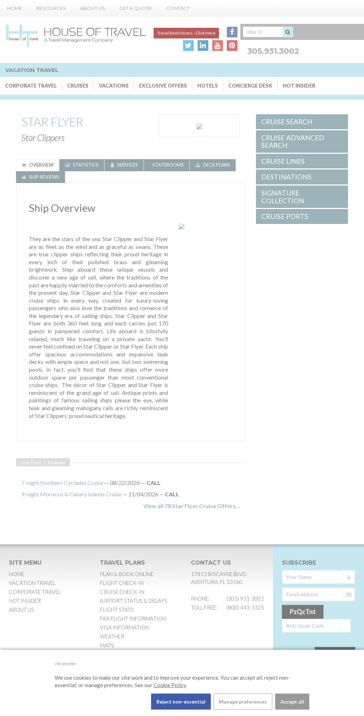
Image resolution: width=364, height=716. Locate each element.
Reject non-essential (180, 702)
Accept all (292, 702)
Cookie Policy (170, 685)
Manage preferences (243, 702)
